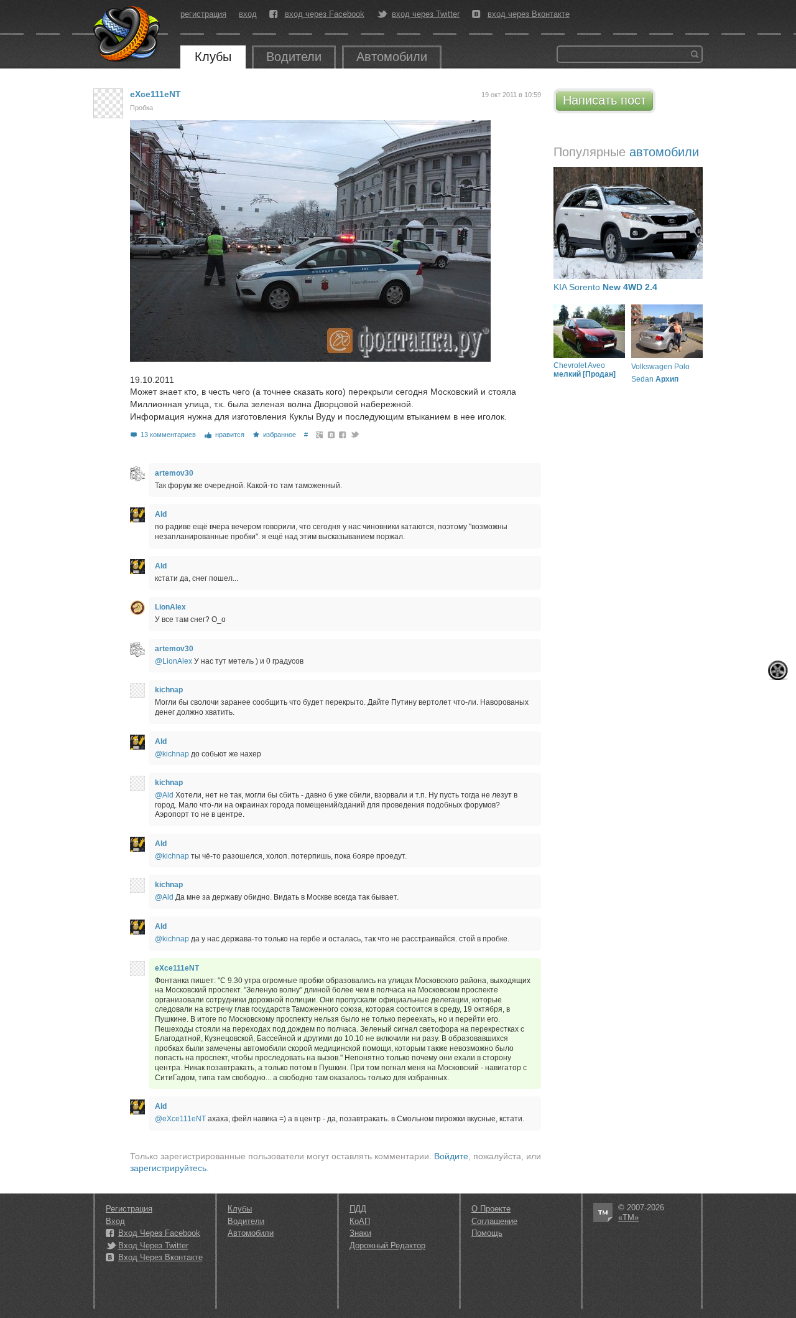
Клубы (213, 57)
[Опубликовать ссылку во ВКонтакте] (332, 434)
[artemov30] (137, 473)
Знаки (360, 1233)
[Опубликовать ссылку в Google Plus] (320, 434)
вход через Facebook (324, 14)
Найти (694, 54)
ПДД (357, 1208)
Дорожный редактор (387, 1245)
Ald (161, 514)
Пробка (141, 107)
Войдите (451, 1156)
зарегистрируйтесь (168, 1168)
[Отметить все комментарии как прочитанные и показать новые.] (778, 670)
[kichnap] (137, 690)
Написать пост (604, 100)
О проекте (491, 1208)
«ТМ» (628, 1217)
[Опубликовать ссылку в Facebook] (343, 434)
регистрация (203, 14)
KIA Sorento (605, 287)
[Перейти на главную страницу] (127, 34)
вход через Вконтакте (529, 14)
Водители (294, 57)
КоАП (359, 1221)
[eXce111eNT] (108, 103)
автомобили (664, 152)
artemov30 (174, 473)
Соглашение (494, 1221)
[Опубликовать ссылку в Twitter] (354, 434)
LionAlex (170, 607)
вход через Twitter (426, 14)
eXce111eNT (155, 94)
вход (248, 14)
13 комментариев (168, 434)
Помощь (486, 1233)
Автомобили (391, 57)
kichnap (169, 689)
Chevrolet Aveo (584, 370)
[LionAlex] (137, 607)
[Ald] (137, 514)
